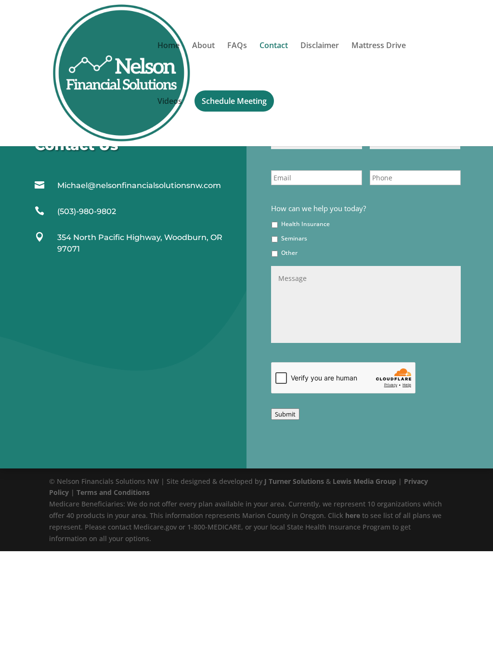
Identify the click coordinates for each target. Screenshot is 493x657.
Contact (273, 46)
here (352, 515)
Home (168, 46)
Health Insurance (305, 224)
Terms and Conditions (113, 492)
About (203, 46)
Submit (285, 414)
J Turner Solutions (294, 481)
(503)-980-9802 (86, 211)
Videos (169, 102)
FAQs (237, 46)
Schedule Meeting (234, 101)
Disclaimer (319, 46)
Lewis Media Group (364, 481)
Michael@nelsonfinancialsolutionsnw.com (139, 185)
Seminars (294, 238)
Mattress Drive (378, 46)
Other (289, 253)
